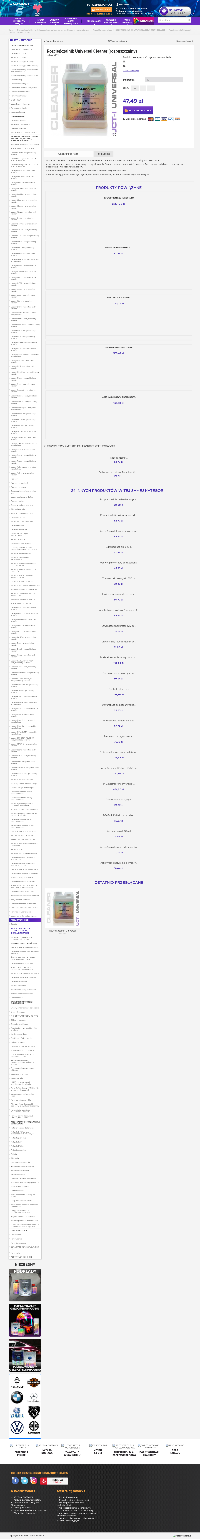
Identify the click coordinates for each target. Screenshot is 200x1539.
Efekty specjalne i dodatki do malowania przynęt (22, 1055)
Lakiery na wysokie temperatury (23, 977)
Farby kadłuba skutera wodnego (24, 853)
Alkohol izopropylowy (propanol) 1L (118, 610)
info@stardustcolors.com (99, 14)
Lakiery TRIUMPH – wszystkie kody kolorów (25, 768)
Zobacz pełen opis (131, 70)
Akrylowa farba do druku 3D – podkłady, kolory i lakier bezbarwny (25, 1105)
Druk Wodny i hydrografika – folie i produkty (24, 1029)
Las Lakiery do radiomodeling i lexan (23, 1095)
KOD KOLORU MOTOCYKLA (22, 603)
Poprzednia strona (54, 41)
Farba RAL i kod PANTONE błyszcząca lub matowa (21, 938)
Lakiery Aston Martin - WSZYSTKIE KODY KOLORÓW (24, 165)
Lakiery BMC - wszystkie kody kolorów (23, 177)
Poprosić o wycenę (68, 1497)
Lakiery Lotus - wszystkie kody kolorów (23, 337)
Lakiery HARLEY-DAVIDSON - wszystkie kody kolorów (22, 662)
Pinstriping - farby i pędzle (21, 1038)
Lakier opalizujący (18, 112)
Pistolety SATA (16, 1142)
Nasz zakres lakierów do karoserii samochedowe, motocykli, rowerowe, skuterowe (24, 138)
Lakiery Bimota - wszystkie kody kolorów (24, 620)
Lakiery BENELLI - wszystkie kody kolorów (24, 614)
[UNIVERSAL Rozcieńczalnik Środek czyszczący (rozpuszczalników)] (83, 98)
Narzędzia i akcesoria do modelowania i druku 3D (20, 1111)
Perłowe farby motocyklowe (22, 835)
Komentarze (103, 154)
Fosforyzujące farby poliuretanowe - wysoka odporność (25, 70)
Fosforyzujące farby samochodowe (24, 75)
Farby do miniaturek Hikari (21, 1100)
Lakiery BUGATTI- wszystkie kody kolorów (24, 189)
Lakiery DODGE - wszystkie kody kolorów (24, 231)
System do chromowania (20, 124)
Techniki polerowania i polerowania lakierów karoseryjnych (75, 1519)
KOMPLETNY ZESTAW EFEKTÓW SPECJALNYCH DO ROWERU (24, 886)
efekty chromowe (40, 21)
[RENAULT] (16, 1382)
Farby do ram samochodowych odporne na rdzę (23, 564)
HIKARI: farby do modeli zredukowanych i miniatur (21, 1083)
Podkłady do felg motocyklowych (24, 809)
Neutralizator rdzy (119, 689)
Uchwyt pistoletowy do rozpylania (119, 562)
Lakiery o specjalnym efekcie (22, 45)
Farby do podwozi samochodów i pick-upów (24, 570)
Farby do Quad (17, 849)
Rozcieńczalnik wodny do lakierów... (119, 847)
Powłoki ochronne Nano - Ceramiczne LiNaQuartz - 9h (22, 968)
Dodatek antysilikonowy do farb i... (119, 657)
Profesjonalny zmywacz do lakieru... (119, 752)
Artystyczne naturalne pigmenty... (118, 863)
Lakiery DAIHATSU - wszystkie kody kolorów (25, 236)
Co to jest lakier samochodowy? (75, 1508)
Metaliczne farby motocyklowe (23, 839)
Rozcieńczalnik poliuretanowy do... (119, 515)
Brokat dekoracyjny (18, 1012)
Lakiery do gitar (17, 1078)
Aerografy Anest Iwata (20, 1170)
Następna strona (184, 41)
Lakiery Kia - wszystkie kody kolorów (22, 302)
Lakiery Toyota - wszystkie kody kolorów (23, 462)
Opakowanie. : (129, 80)
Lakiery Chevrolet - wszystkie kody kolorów (24, 201)
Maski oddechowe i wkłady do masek (23, 1195)
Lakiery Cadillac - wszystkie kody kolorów (24, 195)
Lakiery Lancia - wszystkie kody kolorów (23, 320)
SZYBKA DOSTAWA (23, 1497)
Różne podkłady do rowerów (22, 877)
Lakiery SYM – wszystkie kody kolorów (23, 763)
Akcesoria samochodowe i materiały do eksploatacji (25, 1123)
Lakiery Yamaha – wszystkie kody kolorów (24, 774)
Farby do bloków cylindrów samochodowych (22, 576)
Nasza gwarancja (22, 1508)
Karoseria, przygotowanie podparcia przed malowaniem (76, 1514)
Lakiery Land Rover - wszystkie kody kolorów (25, 325)
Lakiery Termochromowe (20, 92)
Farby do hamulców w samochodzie (25, 585)
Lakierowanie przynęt (19, 1074)
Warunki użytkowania (24, 1513)
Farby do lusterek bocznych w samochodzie (23, 594)
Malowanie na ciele (18, 1042)
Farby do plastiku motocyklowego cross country (24, 844)
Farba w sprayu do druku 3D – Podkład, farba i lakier (23, 1117)
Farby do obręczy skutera (21, 912)
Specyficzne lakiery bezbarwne (23, 990)
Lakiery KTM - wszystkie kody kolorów (22, 691)
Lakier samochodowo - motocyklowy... (119, 397)
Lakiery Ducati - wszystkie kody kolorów (23, 650)
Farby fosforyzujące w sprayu (22, 61)
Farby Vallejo (16, 1253)
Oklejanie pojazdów (19, 1020)
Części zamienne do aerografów (23, 1178)
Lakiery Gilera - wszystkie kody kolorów (23, 656)
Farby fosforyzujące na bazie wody (24, 65)
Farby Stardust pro (18, 1243)
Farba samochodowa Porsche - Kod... (119, 472)
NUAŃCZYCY (143, 21)
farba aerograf (127, 21)
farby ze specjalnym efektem (19, 21)
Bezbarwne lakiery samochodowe (24, 947)
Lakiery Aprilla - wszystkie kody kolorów (23, 608)
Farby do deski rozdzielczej (22, 581)
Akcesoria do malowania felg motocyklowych (22, 826)
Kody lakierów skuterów (20, 900)
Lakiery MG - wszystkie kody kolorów (22, 361)
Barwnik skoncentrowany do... (118, 248)
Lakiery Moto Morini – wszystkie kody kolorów (23, 721)
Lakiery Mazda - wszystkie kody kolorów (23, 349)
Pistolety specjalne (18, 1150)
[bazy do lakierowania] (25, 1320)
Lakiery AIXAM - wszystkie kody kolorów (23, 153)
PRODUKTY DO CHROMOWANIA (24, 132)
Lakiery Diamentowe (19, 529)
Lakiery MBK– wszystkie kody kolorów (22, 715)
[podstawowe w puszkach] (25, 1285)
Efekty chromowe (18, 116)
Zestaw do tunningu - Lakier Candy (119, 198)
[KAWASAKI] (33, 1427)
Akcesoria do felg (18, 509)
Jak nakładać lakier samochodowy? (77, 1510)
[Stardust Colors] (26, 8)
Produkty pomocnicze (19, 920)
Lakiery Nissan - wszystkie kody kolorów (23, 379)
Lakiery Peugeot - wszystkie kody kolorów (24, 391)
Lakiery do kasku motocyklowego (24, 916)
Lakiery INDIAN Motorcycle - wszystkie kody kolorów (22, 679)
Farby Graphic (16, 1235)
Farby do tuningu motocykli (22, 779)
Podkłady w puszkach (19, 483)
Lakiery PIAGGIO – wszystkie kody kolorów (24, 745)
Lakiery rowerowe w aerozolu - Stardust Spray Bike (23, 864)
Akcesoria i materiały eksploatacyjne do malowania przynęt (22, 1062)
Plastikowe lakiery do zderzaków (24, 589)
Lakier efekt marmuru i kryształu (24, 88)
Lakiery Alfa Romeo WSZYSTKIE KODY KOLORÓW (23, 159)
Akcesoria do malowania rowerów (24, 873)
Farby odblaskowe (18, 985)
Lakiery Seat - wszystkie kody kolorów (22, 426)
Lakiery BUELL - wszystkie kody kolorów (23, 632)
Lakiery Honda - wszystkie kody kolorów (23, 266)
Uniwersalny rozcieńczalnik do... (119, 641)
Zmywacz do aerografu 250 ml (118, 578)
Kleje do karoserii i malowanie (23, 1216)
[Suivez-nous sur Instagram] (34, 1481)
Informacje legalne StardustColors (30, 1510)
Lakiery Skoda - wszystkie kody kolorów (23, 432)
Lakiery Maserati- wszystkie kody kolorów (24, 343)
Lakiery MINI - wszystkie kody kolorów (23, 367)
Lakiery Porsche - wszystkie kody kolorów (24, 397)
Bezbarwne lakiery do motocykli (23, 831)
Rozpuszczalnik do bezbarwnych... (118, 499)
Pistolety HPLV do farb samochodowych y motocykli (22, 1133)
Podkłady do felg (18, 501)
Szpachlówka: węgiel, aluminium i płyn (24, 492)
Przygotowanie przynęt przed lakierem (22, 1069)
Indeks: (50, 55)
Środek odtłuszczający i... (118, 799)
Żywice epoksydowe (19, 1034)
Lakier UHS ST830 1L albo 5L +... (119, 297)
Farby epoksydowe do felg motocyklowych (21, 798)
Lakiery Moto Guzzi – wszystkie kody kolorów (23, 727)
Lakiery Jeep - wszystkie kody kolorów (23, 296)
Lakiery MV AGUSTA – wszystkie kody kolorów (24, 733)
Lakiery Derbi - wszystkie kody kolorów (23, 644)
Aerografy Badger (18, 1174)
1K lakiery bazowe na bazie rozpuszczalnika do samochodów (24, 548)
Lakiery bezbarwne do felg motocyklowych (21, 820)
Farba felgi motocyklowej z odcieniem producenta (22, 804)
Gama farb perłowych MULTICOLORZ (19, 534)
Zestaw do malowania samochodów (25, 144)
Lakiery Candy (16, 80)
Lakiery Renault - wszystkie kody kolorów (24, 403)
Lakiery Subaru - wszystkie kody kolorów (23, 450)
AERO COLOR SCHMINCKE (21, 1257)
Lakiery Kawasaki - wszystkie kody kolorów (24, 685)
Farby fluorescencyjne (19, 84)
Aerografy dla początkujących (22, 1166)
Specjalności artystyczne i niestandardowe (21, 1003)
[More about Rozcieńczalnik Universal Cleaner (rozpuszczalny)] (62, 908)
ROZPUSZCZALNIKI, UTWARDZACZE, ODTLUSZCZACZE (21, 930)
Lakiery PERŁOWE (18, 525)
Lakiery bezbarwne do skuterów (23, 904)
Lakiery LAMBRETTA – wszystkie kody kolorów (24, 703)
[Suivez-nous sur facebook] (16, 1481)
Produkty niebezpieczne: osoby (75, 1500)
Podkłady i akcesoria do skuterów (24, 908)
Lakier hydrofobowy (19, 981)
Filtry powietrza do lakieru (21, 1201)
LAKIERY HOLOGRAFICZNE (22, 49)
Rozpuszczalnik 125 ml (119, 831)
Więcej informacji (68, 154)
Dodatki (14, 924)
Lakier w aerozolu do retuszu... (118, 594)
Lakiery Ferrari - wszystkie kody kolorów (23, 242)
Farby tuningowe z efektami (22, 521)
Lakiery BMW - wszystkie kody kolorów (23, 183)
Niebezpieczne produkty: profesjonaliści (70, 1504)
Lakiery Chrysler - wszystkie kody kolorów (24, 207)
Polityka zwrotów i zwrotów (27, 1500)
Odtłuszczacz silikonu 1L (118, 547)
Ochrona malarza (18, 1191)
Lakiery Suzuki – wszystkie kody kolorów (23, 757)
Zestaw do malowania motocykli (24, 599)
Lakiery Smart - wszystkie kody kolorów (23, 438)
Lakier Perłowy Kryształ (20, 104)
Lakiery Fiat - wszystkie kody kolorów (22, 248)
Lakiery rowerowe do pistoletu (23, 882)
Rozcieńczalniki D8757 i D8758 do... (119, 768)
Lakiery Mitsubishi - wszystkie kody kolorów (25, 373)
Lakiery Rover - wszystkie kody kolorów (23, 414)
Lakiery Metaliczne (18, 517)
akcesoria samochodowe (111, 21)
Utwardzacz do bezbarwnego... (118, 705)
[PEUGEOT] (33, 1412)
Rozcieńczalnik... (119, 458)
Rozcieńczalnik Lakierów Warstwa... (119, 531)
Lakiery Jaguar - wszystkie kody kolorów (23, 290)
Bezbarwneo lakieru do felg (22, 505)
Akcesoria (15, 1158)
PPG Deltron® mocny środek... (119, 784)
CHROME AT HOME (18, 128)
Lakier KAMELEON (18, 53)
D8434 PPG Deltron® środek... (119, 815)
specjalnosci (94, 21)
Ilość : (126, 88)
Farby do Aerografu (19, 1231)
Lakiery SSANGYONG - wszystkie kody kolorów (24, 444)
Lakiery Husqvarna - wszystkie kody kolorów (25, 674)
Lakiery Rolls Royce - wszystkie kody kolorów (23, 409)
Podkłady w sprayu (18, 487)
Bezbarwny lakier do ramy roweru (24, 869)
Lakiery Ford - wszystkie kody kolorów (23, 254)
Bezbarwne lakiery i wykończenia (24, 943)
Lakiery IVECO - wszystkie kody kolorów (23, 284)
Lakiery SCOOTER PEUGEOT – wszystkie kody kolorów (23, 739)
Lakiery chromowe (18, 120)
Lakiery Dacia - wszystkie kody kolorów (23, 219)
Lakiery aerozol (17, 998)
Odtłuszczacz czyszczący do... (119, 673)
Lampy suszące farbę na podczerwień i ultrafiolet (20, 1211)
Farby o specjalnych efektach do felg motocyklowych (24, 814)
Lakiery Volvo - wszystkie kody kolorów (23, 474)
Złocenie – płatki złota (19, 1024)
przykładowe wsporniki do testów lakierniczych (24, 1205)
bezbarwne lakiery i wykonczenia (71, 21)
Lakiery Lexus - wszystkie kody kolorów (23, 331)
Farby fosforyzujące (18, 57)
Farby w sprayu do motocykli (22, 788)
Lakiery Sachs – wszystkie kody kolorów (23, 751)
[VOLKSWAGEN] (16, 1427)
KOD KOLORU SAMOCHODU (22, 149)
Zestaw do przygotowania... (119, 736)
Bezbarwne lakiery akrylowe (22, 994)
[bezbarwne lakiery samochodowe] (25, 1355)
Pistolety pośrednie (18, 1138)
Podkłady (14, 479)
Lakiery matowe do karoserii (22, 963)
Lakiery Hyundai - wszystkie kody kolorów (24, 272)
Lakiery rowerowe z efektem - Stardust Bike (23, 858)
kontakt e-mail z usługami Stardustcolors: (25, 1503)
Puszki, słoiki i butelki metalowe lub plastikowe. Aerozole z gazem (25, 1225)
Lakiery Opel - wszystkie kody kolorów (23, 385)
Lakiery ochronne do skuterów (23, 891)
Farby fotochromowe (19, 96)
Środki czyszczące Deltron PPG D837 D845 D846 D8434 (23, 958)
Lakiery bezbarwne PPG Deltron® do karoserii (25, 952)
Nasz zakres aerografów (20, 1162)
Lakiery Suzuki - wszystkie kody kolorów (23, 456)
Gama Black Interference (20, 543)
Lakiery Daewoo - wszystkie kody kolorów (24, 225)
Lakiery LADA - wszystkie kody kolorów (23, 308)
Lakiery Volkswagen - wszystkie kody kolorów (23, 468)
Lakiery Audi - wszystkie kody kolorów (23, 171)
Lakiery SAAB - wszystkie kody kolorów (23, 420)
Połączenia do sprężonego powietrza (25, 1182)
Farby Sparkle (16, 1239)
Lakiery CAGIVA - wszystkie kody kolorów (24, 638)
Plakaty (14, 1154)
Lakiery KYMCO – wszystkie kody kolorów (24, 697)
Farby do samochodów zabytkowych (20, 558)
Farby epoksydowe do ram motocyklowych (21, 792)
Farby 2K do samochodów (21, 553)
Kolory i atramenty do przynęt (22, 1050)
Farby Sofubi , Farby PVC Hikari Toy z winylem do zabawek (25, 1089)
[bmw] (16, 1397)
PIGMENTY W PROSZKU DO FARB (24, 1016)
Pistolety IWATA (17, 1146)
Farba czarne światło (19, 108)
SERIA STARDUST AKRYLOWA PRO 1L (25, 1248)
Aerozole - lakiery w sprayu (21, 513)
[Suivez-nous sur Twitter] (25, 1481)
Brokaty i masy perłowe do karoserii (25, 1008)
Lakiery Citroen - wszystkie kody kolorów (24, 213)
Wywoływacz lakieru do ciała (119, 720)
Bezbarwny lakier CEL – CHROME (119, 347)
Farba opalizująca (18, 539)
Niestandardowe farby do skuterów (25, 896)
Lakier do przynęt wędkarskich (23, 1046)
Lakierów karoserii (55, 21)
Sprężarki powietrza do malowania (24, 1221)
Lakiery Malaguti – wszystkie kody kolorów (24, 709)
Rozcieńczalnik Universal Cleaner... (62, 932)
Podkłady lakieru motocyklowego (24, 783)
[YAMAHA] (16, 1412)
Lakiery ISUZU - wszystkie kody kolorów (23, 278)
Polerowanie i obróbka (20, 1186)
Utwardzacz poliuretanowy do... (119, 626)
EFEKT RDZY (16, 100)
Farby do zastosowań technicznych (25, 973)
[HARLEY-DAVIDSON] (33, 1382)
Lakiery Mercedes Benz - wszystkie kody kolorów (25, 355)
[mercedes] (33, 1397)
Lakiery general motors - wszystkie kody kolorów (24, 260)
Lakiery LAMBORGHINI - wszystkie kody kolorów (24, 314)
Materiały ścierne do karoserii (22, 1128)
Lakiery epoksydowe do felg (22, 497)
